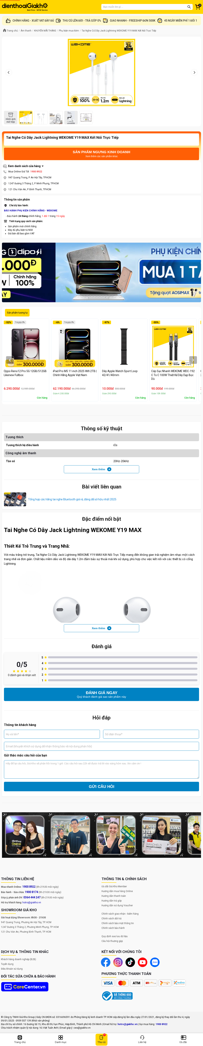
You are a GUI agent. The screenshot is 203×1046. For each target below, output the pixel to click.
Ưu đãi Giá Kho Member (114, 886)
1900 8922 (36, 171)
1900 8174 (31, 892)
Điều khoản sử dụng (12, 968)
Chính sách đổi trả (112, 918)
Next (196, 272)
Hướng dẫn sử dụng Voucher (117, 905)
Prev (7, 272)
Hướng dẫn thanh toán (114, 896)
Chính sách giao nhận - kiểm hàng (120, 913)
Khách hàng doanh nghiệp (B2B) (18, 959)
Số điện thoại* (114, 734)
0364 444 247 (31, 897)
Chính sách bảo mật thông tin (118, 923)
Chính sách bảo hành (113, 928)
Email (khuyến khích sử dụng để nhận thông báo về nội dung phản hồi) (49, 746)
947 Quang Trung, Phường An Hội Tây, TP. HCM (26, 922)
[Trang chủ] (25, 7)
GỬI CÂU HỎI (101, 786)
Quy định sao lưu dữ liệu (115, 936)
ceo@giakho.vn (82, 1027)
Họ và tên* (12, 734)
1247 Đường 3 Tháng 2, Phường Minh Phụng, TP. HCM (30, 927)
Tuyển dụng (7, 964)
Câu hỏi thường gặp (112, 941)
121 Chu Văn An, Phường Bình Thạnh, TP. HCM (26, 931)
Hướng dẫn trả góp (112, 900)
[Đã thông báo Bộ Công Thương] (117, 996)
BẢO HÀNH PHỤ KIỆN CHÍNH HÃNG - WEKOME (30, 210)
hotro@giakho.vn (31, 902)
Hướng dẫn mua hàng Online (117, 891)
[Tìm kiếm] (189, 7)
